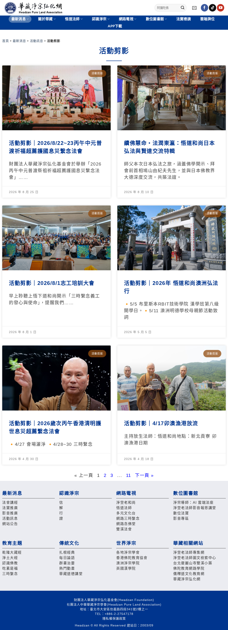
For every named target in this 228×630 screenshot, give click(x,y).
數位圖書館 (155, 19)
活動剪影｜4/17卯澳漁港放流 (161, 423)
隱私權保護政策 (114, 618)
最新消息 (19, 41)
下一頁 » (144, 475)
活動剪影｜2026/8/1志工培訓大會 (52, 283)
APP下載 (115, 26)
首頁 (5, 41)
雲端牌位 (207, 19)
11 (128, 475)
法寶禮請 (183, 19)
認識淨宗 (99, 19)
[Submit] (182, 8)
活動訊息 (36, 41)
